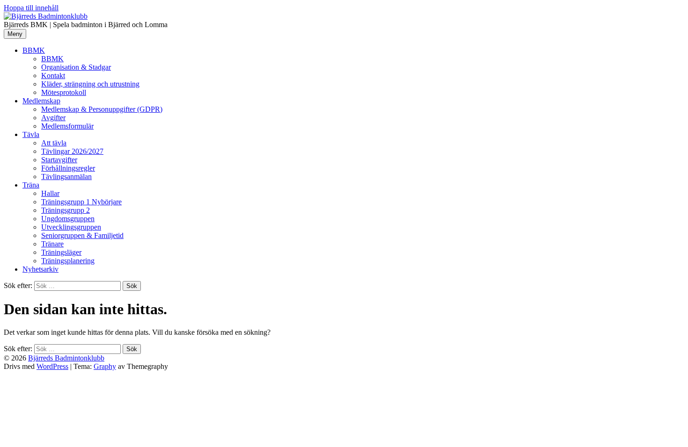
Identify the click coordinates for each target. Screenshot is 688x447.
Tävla (30, 134)
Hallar (50, 193)
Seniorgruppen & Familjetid (82, 235)
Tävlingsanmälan (66, 176)
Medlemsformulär (67, 126)
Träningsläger (61, 252)
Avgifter (53, 118)
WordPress (52, 366)
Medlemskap (41, 101)
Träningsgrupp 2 (65, 210)
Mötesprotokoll (63, 92)
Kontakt (53, 75)
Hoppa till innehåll (31, 8)
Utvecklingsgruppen (71, 227)
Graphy (105, 366)
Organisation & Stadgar (76, 67)
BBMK (33, 50)
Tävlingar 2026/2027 (72, 151)
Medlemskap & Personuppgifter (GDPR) (101, 109)
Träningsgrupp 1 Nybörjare (81, 202)
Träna (30, 185)
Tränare (52, 244)
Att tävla (53, 143)
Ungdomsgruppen (68, 219)
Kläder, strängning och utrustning (90, 84)
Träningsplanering (68, 261)
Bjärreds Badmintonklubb (66, 358)
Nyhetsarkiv (40, 269)
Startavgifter (59, 160)
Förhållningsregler (68, 168)
